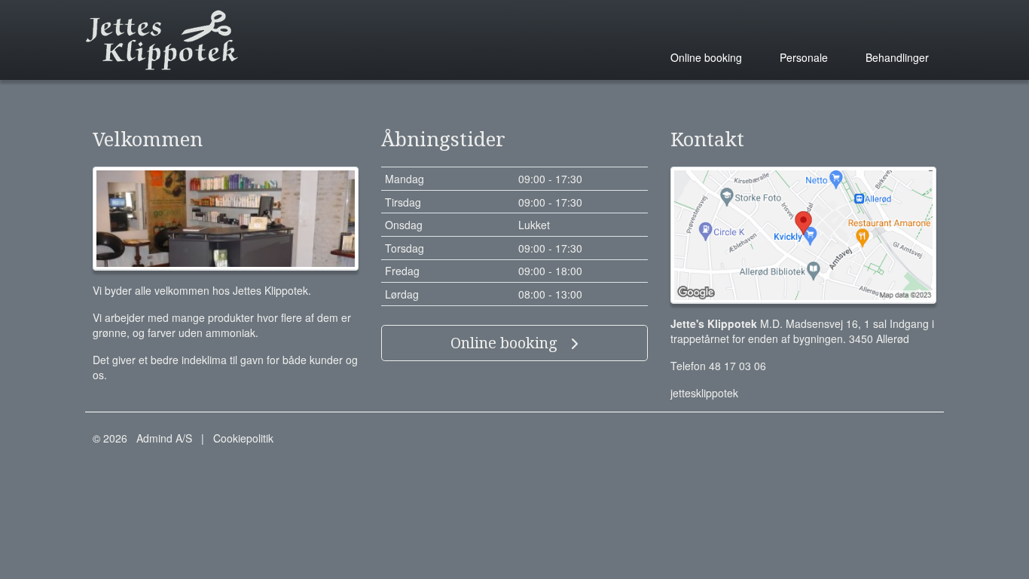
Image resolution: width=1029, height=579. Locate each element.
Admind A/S (164, 438)
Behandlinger (897, 57)
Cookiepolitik (243, 438)
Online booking (706, 57)
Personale (804, 57)
